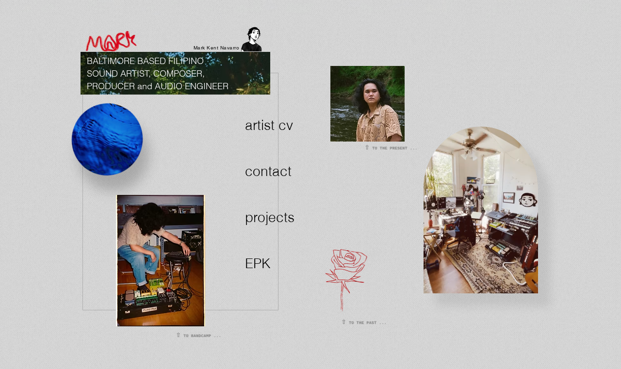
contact (268, 171)
